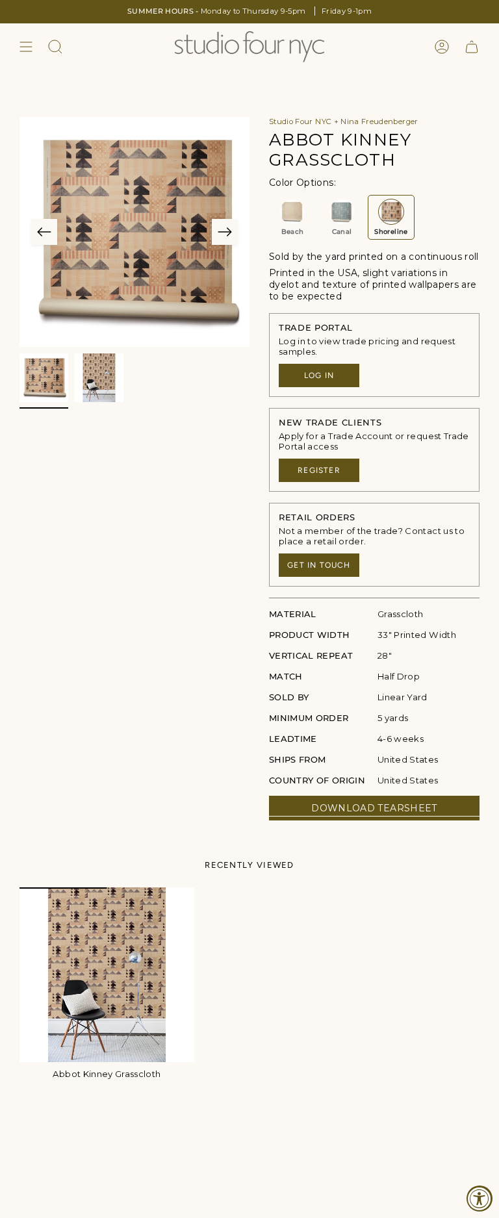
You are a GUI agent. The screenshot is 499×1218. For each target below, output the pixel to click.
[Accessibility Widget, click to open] (480, 1199)
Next (225, 232)
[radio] (292, 217)
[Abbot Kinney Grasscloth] (106, 974)
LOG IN (319, 375)
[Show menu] (26, 46)
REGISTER (319, 470)
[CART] (472, 46)
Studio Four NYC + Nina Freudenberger (343, 121)
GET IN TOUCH (318, 565)
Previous (44, 232)
